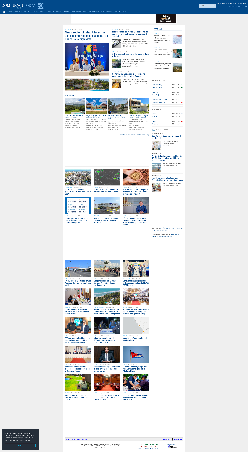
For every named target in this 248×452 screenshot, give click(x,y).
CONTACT (243, 4)
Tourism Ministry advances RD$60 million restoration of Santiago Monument (162, 66)
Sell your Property (143, 135)
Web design (171, 444)
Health (42, 12)
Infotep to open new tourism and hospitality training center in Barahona (106, 221)
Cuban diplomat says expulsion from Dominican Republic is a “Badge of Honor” (135, 369)
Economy (18, 12)
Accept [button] (20, 445)
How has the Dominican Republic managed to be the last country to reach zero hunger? (135, 192)
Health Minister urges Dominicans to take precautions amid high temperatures (107, 369)
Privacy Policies (167, 439)
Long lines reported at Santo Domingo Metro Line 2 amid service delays (105, 283)
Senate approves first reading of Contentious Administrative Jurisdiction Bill (106, 398)
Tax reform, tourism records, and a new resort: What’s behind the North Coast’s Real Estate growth (107, 312)
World (26, 12)
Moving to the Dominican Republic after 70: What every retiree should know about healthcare (167, 158)
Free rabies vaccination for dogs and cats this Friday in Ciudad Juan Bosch (135, 398)
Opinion (51, 12)
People (58, 12)
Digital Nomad (120, 12)
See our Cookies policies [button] (21, 440)
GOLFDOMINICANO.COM (148, 444)
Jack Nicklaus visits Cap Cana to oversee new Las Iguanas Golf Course (77, 398)
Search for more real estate (127, 135)
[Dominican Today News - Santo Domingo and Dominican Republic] (22, 6)
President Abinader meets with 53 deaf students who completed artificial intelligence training (136, 312)
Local (10, 12)
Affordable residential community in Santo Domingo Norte (117, 117)
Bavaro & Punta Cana (91, 12)
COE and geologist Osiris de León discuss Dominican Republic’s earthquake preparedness (77, 340)
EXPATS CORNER (162, 130)
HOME (219, 4)
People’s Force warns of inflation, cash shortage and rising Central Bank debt (163, 52)
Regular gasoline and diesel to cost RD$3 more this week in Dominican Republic (76, 221)
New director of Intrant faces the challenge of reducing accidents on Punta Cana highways (86, 36)
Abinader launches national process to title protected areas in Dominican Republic (77, 369)
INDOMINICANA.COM (148, 446)
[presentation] (146, 94)
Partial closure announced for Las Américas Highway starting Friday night (78, 283)
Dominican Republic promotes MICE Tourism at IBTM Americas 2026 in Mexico (77, 312)
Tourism (35, 12)
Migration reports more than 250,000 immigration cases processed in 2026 (105, 340)
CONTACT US (85, 439)
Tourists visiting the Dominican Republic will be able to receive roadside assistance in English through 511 (130, 34)
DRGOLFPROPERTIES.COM (148, 449)
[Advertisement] (107, 18)
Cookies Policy (178, 439)
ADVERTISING (234, 4)
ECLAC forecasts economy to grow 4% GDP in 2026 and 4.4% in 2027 (78, 192)
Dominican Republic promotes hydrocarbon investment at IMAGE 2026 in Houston (136, 283)
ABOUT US (225, 4)
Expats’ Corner (106, 12)
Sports (66, 12)
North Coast (76, 12)
